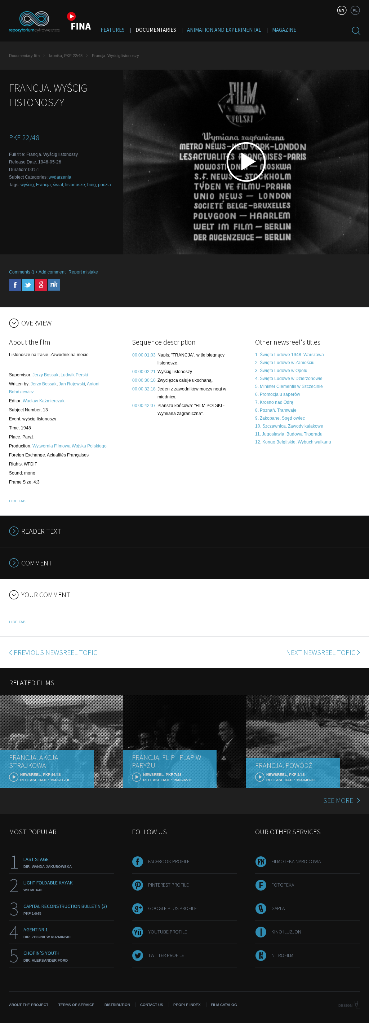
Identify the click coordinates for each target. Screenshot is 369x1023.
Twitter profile (166, 955)
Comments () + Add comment (37, 272)
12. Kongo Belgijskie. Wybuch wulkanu (293, 442)
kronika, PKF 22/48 (66, 55)
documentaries (155, 29)
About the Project (28, 1005)
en (341, 10)
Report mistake (83, 272)
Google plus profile (172, 908)
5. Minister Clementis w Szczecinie (289, 386)
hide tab (17, 501)
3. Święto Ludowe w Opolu (281, 370)
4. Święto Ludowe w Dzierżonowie (289, 378)
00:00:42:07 (144, 405)
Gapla (278, 908)
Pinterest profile (168, 885)
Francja (43, 184)
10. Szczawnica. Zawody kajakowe (289, 426)
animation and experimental (224, 29)
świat (58, 184)
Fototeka (282, 885)
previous (55, 652)
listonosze (75, 184)
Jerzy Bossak (45, 374)
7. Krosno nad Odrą (274, 402)
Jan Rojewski (72, 383)
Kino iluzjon (286, 931)
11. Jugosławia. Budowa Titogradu (289, 434)
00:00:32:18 (144, 389)
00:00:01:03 (144, 355)
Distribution (117, 1005)
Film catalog (224, 1005)
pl (355, 10)
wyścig (27, 184)
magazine (284, 29)
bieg (91, 184)
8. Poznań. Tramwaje (276, 410)
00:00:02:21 (144, 371)
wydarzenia (60, 177)
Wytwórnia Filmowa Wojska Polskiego (69, 446)
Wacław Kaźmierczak (44, 400)
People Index (187, 1005)
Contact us (151, 1005)
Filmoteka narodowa (296, 861)
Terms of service (76, 1005)
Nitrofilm (282, 955)
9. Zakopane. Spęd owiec (280, 418)
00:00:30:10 (144, 380)
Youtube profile (167, 931)
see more (338, 800)
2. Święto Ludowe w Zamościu (285, 362)
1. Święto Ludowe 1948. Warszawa (289, 354)
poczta (104, 184)
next (320, 652)
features (113, 29)
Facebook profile (169, 861)
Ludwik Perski (74, 374)
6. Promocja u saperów (277, 394)
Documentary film (24, 55)
